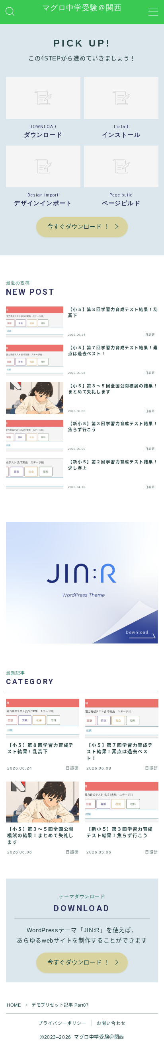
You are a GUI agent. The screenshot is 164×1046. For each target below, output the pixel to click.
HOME (14, 1005)
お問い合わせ (111, 1023)
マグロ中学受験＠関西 (82, 8)
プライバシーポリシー (62, 1023)
